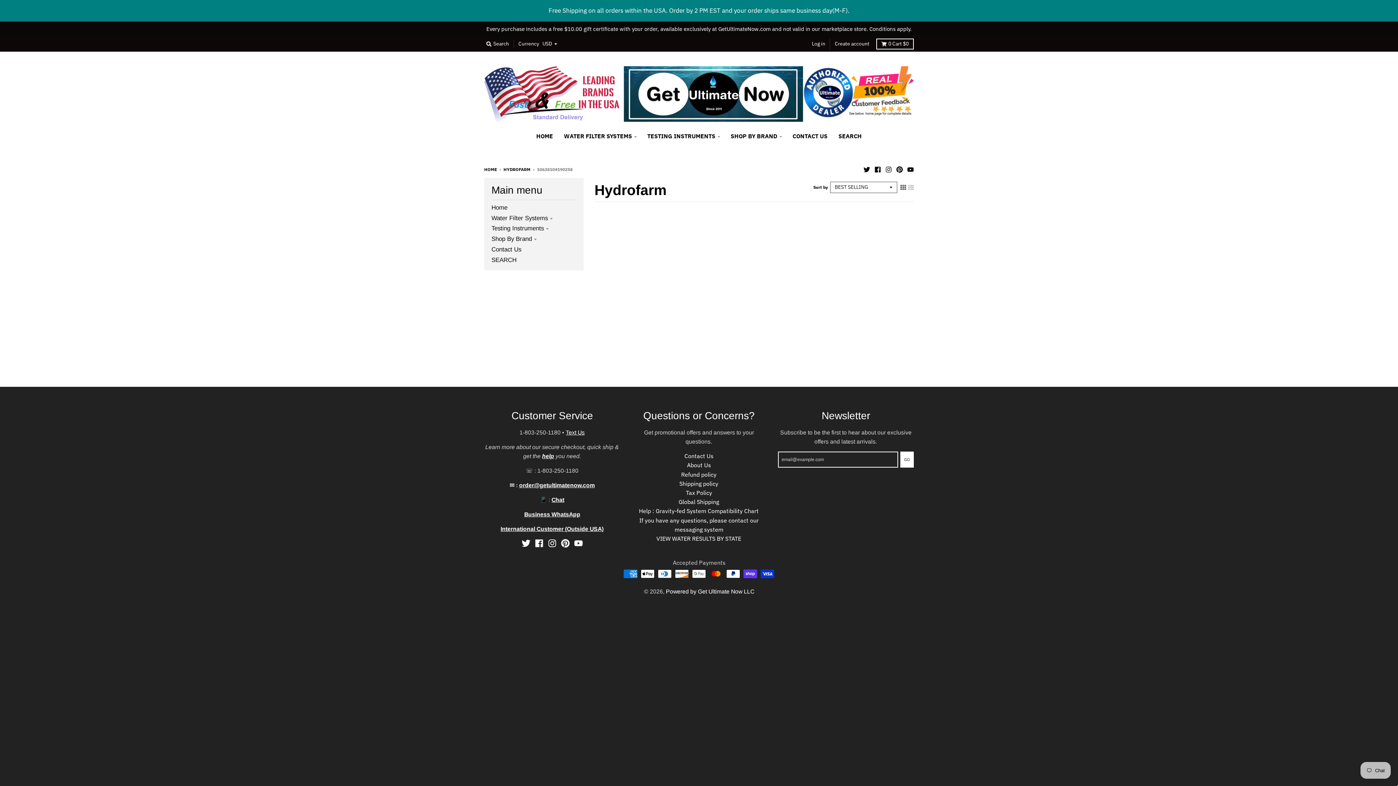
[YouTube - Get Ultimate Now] (910, 169)
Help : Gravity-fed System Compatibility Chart (699, 511)
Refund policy (698, 474)
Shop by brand (511, 238)
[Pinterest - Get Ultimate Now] (899, 169)
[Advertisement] (218, 336)
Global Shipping (699, 501)
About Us (699, 465)
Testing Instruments (517, 228)
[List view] (911, 187)
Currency (528, 43)
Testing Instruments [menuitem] (681, 136)
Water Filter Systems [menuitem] (598, 136)
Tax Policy (699, 492)
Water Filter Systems (519, 218)
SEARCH (504, 260)
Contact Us (506, 249)
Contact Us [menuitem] (810, 136)
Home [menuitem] (544, 136)
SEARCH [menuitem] (850, 136)
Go (907, 459)
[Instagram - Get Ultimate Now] (888, 169)
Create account (852, 43)
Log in (818, 43)
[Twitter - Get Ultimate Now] (867, 169)
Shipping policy (698, 483)
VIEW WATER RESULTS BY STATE (698, 538)
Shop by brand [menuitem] (754, 136)
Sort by (820, 187)
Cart (898, 43)
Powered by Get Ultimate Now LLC (710, 591)
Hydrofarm (516, 169)
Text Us (575, 432)
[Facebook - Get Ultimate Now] (877, 169)
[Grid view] (903, 187)
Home (490, 169)
